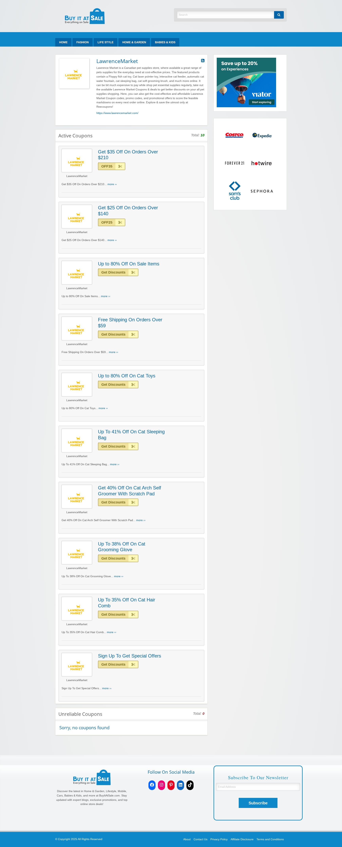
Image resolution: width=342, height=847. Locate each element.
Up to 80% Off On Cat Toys (126, 375)
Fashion (82, 42)
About (187, 839)
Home (63, 42)
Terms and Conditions (270, 839)
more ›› (112, 184)
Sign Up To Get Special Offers (129, 655)
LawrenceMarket (76, 176)
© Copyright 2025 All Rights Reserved (78, 839)
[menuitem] (63, 42)
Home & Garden (134, 42)
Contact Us (200, 839)
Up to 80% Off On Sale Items (128, 263)
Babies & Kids (165, 42)
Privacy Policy (219, 839)
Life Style (105, 42)
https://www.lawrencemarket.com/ (117, 113)
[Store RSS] (202, 61)
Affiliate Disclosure (242, 839)
